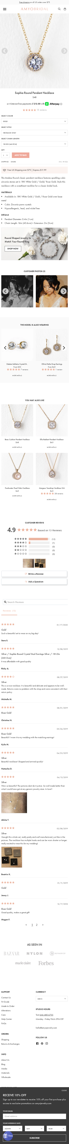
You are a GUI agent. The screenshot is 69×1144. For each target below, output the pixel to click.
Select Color (7, 116)
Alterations (6, 1010)
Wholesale (6, 1077)
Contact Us (6, 997)
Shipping (5, 162)
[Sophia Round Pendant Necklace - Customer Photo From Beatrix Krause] (40, 563)
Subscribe (34, 1138)
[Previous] (5, 51)
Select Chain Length (10, 139)
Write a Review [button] (35, 573)
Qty (2, 150)
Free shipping (24, 2)
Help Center (6, 1019)
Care (3, 1014)
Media (4, 1068)
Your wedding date (11, 1123)
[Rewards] (8, 1136)
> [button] (43, 925)
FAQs (3, 1023)
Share (13, 162)
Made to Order (7, 1006)
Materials (5, 1072)
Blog (3, 1064)
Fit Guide (5, 1001)
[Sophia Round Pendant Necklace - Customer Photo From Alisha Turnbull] (28, 563)
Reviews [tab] (7, 610)
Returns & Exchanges (10, 1044)
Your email (8, 1111)
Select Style (6, 127)
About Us (5, 1060)
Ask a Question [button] (35, 581)
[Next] (64, 51)
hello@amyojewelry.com (46, 1027)
